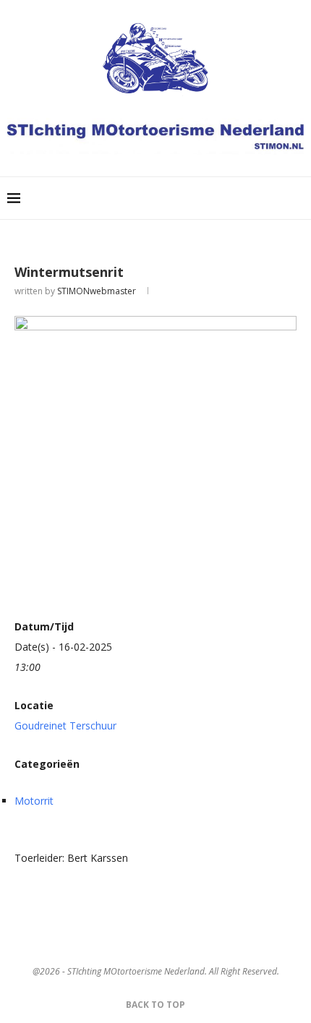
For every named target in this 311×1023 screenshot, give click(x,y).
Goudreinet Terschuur (65, 725)
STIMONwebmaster (96, 291)
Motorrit (34, 801)
